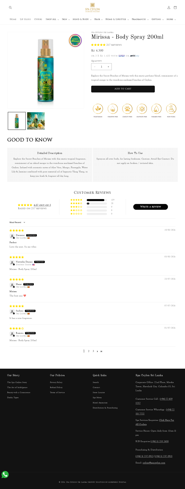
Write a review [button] (150, 207)
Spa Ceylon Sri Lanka (76, 482)
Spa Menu (97, 397)
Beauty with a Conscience (18, 392)
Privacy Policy (56, 382)
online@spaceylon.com (154, 462)
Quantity (96, 61)
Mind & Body (81, 19)
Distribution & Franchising (105, 408)
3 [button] (93, 351)
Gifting (156, 19)
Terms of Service (57, 392)
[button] (10, 7)
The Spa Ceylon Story (17, 382)
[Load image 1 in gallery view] (17, 121)
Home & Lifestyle (116, 19)
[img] (17, 231)
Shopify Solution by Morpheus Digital (107, 482)
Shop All (51, 19)
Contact (96, 387)
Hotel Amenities (100, 402)
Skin (64, 19)
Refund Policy (56, 387)
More (170, 19)
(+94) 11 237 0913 (163, 456)
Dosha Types (13, 397)
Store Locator (99, 392)
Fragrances (139, 19)
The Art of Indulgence (17, 387)
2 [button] (88, 351)
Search (96, 382)
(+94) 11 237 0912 (144, 456)
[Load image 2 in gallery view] (36, 121)
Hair (97, 19)
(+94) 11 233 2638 (160, 441)
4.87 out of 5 (42, 205)
